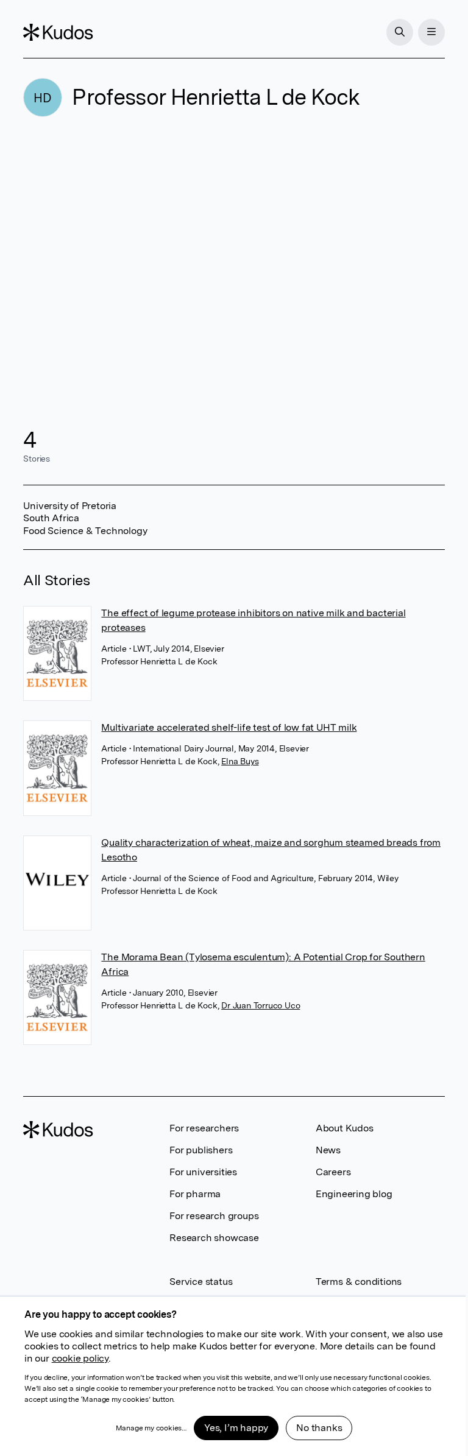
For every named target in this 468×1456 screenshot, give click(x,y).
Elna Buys (239, 761)
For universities (203, 1172)
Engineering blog (354, 1194)
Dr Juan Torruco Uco (260, 1005)
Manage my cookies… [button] (151, 1428)
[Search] (399, 32)
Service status (200, 1281)
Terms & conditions (359, 1281)
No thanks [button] (319, 1427)
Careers (333, 1172)
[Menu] (431, 32)
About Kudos (345, 1128)
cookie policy (80, 1358)
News (328, 1150)
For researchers (204, 1128)
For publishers (200, 1150)
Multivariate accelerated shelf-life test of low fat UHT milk (228, 727)
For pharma (195, 1194)
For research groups (213, 1216)
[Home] (58, 32)
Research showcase (214, 1237)
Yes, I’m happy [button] (236, 1427)
